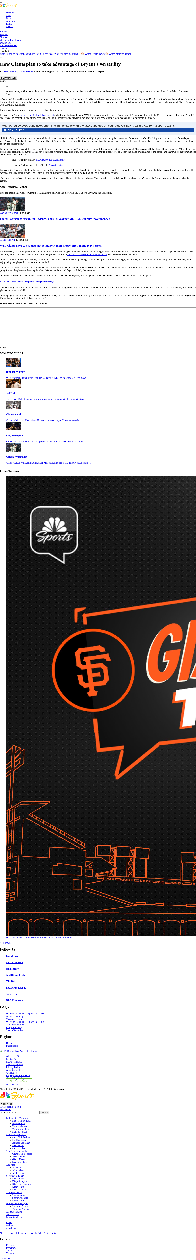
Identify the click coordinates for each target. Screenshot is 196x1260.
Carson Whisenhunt (9, 213)
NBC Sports (50, 1233)
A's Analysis (18, 1170)
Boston (9, 1043)
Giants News (18, 1159)
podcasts (10, 1225)
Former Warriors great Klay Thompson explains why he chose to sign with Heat (44, 441)
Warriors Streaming (15, 1019)
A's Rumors (18, 1173)
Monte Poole (18, 1123)
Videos (3, 31)
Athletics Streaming (15, 1024)
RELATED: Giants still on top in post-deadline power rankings (27, 281)
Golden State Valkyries (17, 1203)
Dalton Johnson (19, 1131)
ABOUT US (12, 1056)
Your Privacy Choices (19, 1081)
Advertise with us (14, 1070)
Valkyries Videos (20, 1209)
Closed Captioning (15, 1078)
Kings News (18, 1178)
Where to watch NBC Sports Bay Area (25, 1013)
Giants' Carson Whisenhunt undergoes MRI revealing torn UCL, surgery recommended (55, 218)
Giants (9, 18)
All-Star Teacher (14, 1211)
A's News (17, 1167)
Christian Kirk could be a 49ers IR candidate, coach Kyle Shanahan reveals (42, 420)
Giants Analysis (7, 239)
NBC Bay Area (8, 1233)
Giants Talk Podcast (22, 1153)
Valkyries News (20, 1206)
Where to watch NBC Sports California (25, 1022)
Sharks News (18, 1195)
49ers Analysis (19, 1148)
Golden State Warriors (17, 1118)
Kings (9, 23)
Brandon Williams (15, 372)
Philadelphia (12, 1045)
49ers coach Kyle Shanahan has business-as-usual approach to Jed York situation (45, 399)
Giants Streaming (14, 1016)
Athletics (10, 21)
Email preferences (8, 45)
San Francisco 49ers (16, 1134)
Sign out (4, 48)
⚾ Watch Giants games (93, 54)
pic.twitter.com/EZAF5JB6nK (50, 159)
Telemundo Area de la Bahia (30, 1233)
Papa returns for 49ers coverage (38, 54)
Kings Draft (18, 1187)
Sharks (9, 26)
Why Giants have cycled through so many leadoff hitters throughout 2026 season (51, 245)
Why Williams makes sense (67, 54)
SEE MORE (6, 943)
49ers (8, 15)
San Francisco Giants (16, 1151)
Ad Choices (12, 1084)
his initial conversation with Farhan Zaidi (87, 254)
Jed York (10, 393)
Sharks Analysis (20, 1198)
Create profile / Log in (10, 40)
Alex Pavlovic (19, 1156)
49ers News (18, 1145)
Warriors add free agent (11, 54)
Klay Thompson (14, 435)
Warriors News (19, 1126)
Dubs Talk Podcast (21, 1120)
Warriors (10, 12)
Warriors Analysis (20, 1129)
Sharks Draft (18, 1200)
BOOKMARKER (8, 78)
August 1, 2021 (56, 165)
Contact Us (11, 1059)
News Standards (14, 1061)
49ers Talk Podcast (21, 1137)
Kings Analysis (19, 1181)
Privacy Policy (13, 1067)
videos (9, 1222)
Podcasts (4, 34)
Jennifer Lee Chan (21, 1142)
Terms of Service (14, 1064)
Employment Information (18, 1075)
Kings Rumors (19, 1189)
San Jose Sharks (14, 1192)
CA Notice (11, 1072)
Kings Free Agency (21, 1184)
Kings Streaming (14, 1027)
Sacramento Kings (15, 1176)
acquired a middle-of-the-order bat (37, 115)
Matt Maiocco (19, 1140)
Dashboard (5, 42)
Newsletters (5, 37)
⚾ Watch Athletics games (118, 54)
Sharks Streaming (14, 1030)
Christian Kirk (13, 414)
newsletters (11, 1228)
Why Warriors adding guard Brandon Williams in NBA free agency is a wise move (46, 378)
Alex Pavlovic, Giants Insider (18, 71)
